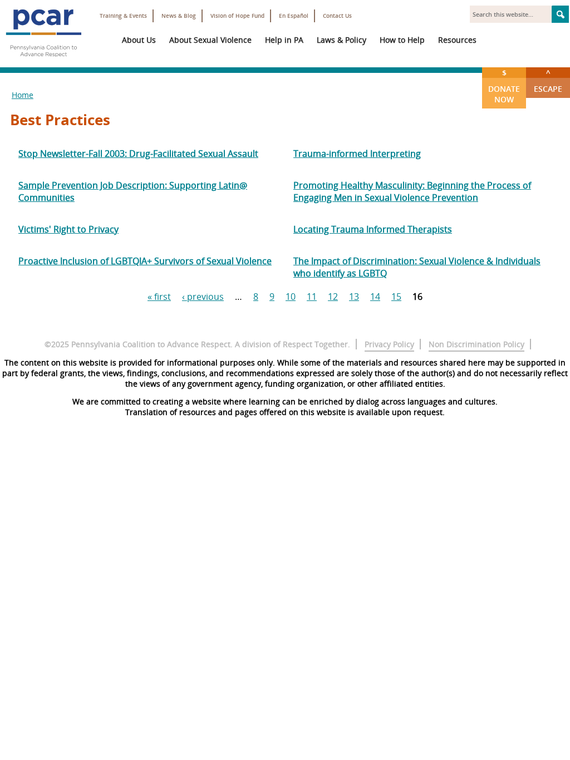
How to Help (402, 39)
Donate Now (504, 86)
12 (333, 296)
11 (312, 296)
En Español (293, 15)
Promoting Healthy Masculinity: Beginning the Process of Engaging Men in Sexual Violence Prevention (412, 191)
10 (291, 296)
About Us (139, 39)
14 (375, 296)
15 (396, 296)
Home (22, 95)
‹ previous (203, 296)
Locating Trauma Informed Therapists (372, 229)
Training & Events (123, 15)
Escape (548, 80)
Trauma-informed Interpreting (357, 153)
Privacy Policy (389, 344)
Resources (457, 39)
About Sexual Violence (210, 39)
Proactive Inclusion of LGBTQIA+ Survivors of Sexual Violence (145, 261)
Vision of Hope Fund (237, 15)
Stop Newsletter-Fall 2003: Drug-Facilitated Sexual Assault (138, 153)
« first (159, 296)
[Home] (43, 61)
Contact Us (337, 15)
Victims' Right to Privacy (68, 229)
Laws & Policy (341, 39)
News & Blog (178, 15)
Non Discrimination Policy (476, 344)
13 (354, 296)
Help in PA (284, 39)
